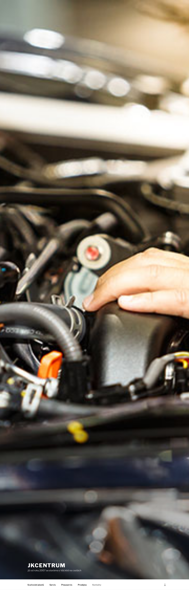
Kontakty (96, 585)
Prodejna (82, 585)
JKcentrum (47, 565)
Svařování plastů (35, 585)
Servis (52, 585)
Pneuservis (66, 585)
